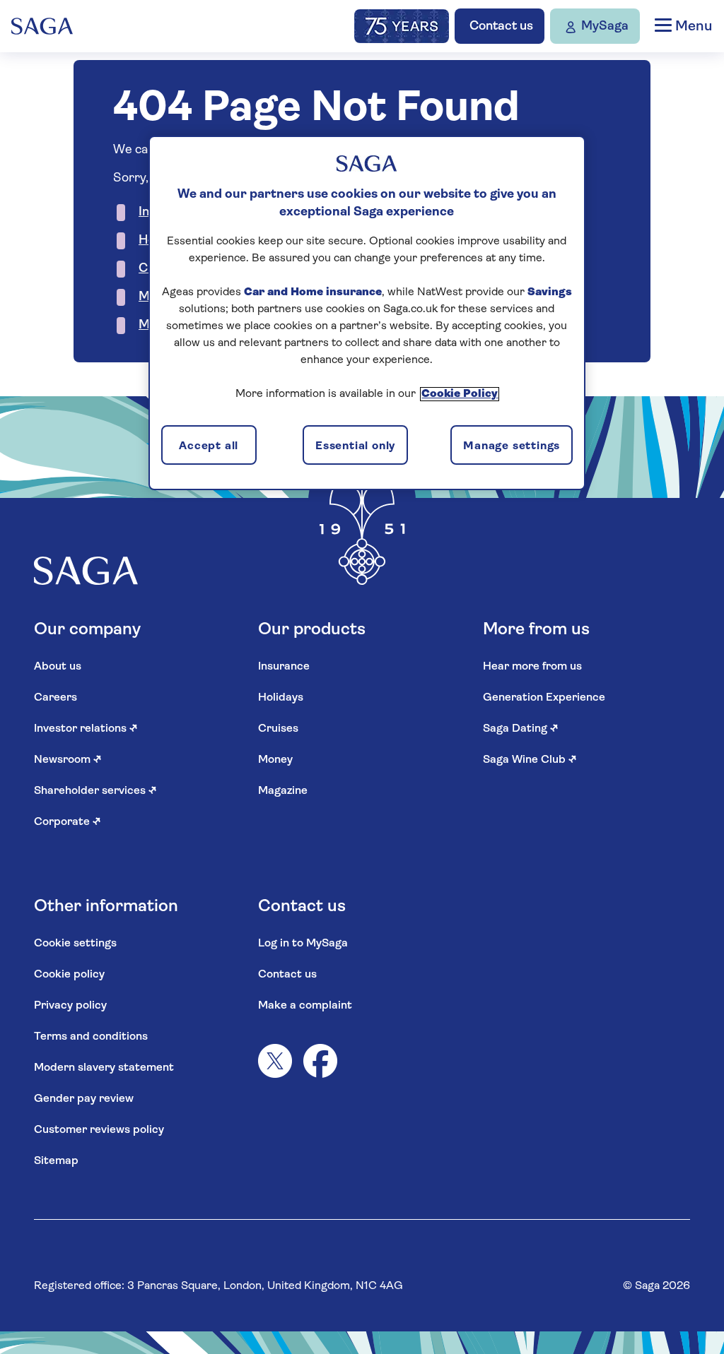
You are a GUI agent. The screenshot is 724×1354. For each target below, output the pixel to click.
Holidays (280, 697)
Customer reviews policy (99, 1130)
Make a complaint (305, 1005)
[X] (275, 1061)
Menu (692, 27)
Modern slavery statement (104, 1068)
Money (275, 760)
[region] (366, 313)
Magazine (283, 791)
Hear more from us (532, 666)
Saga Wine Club (530, 760)
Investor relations (86, 729)
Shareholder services (95, 791)
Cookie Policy (459, 394)
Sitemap (56, 1161)
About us (57, 666)
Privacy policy (70, 1005)
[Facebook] (320, 1061)
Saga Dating (521, 729)
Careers (55, 697)
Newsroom (68, 760)
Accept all (208, 446)
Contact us (287, 974)
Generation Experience (544, 697)
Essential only (355, 446)
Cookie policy (69, 974)
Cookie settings (75, 943)
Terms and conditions (91, 1037)
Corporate (67, 822)
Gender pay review (84, 1099)
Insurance (284, 666)
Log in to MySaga (303, 943)
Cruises (278, 729)
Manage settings (511, 446)
